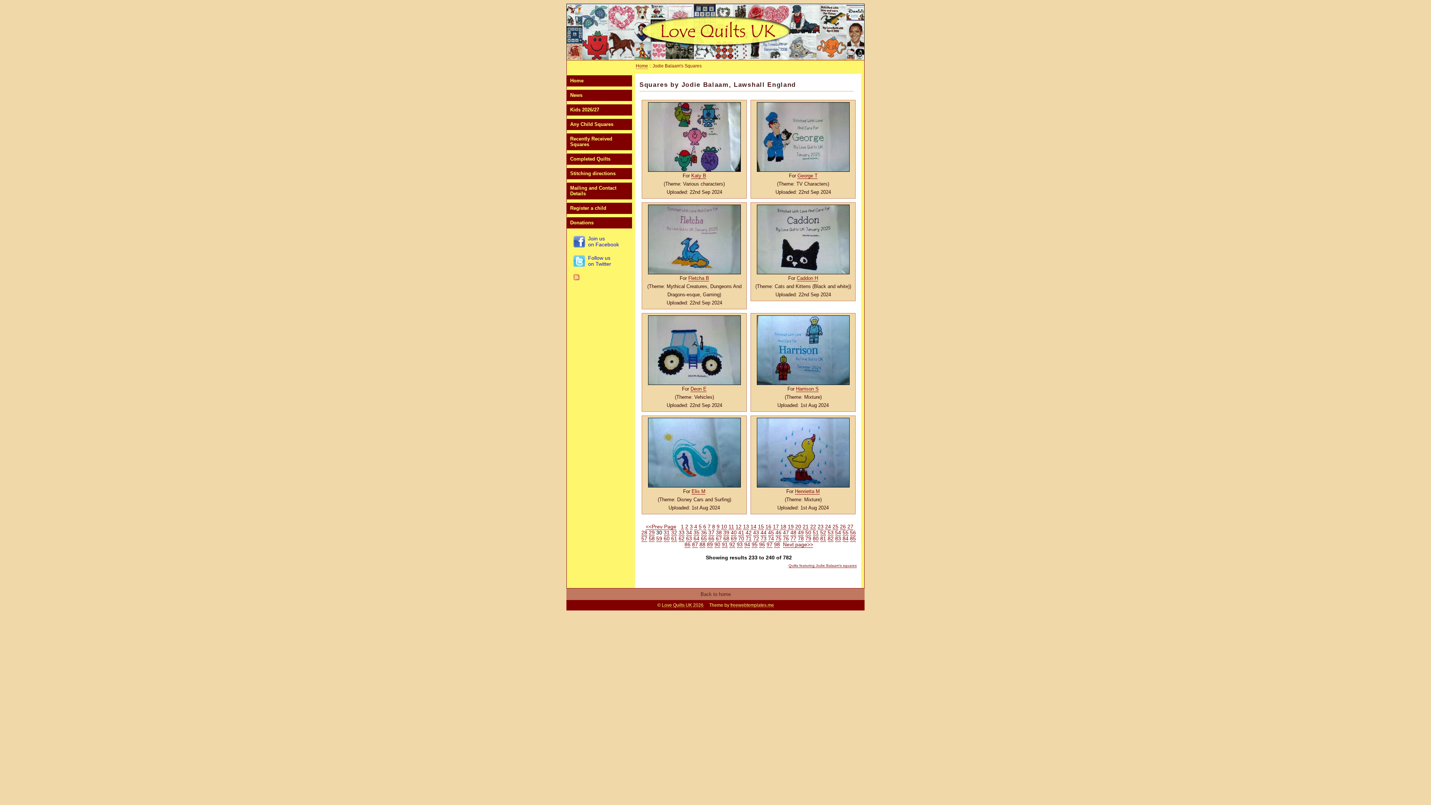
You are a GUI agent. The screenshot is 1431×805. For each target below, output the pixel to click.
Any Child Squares (591, 124)
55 (846, 533)
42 (749, 533)
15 (761, 527)
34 (689, 533)
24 (828, 527)
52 (823, 533)
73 (764, 539)
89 (710, 544)
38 (719, 533)
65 (704, 539)
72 (756, 539)
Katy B (698, 176)
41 (741, 533)
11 (731, 527)
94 (747, 544)
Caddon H (807, 278)
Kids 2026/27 (584, 110)
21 (806, 527)
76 (786, 539)
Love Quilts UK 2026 (683, 605)
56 (853, 533)
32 (674, 533)
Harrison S (807, 389)
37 (711, 533)
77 (793, 539)
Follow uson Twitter (599, 261)
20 (798, 527)
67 (719, 539)
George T (807, 176)
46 (778, 533)
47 (786, 533)
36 (704, 533)
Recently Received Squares (591, 141)
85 (853, 539)
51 (816, 533)
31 (667, 533)
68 (726, 539)
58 (652, 539)
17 (776, 527)
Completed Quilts (590, 159)
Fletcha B (698, 278)
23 (821, 527)
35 (696, 533)
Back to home (716, 594)
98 (777, 544)
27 (850, 527)
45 (771, 533)
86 (688, 544)
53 (831, 533)
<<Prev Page (661, 527)
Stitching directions (593, 173)
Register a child (588, 208)
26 (843, 527)
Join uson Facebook (603, 241)
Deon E (699, 389)
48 (793, 533)
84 (846, 539)
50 (808, 533)
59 (659, 539)
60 (667, 539)
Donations (582, 222)
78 (801, 539)
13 (746, 527)
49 (801, 533)
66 (711, 539)
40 (734, 533)
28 (644, 533)
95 (755, 544)
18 (783, 527)
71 (749, 539)
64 (696, 539)
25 (835, 527)
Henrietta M (807, 491)
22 (813, 527)
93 (740, 544)
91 (725, 544)
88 (702, 544)
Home (577, 80)
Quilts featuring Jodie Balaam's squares (823, 566)
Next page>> (798, 544)
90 (717, 544)
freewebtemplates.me (752, 605)
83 (838, 539)
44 (764, 533)
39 (726, 533)
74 (771, 539)
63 (689, 539)
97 (770, 544)
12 (739, 527)
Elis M (698, 491)
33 (682, 533)
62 (682, 539)
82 (831, 539)
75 (778, 539)
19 (791, 527)
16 (768, 527)
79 (808, 539)
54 (838, 533)
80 (816, 539)
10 (724, 527)
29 (652, 533)
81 (823, 539)
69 (734, 539)
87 (695, 544)
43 (756, 533)
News (576, 95)
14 (753, 527)
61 (674, 539)
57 (644, 539)
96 (762, 544)
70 (741, 539)
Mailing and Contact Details (593, 190)
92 (732, 544)
